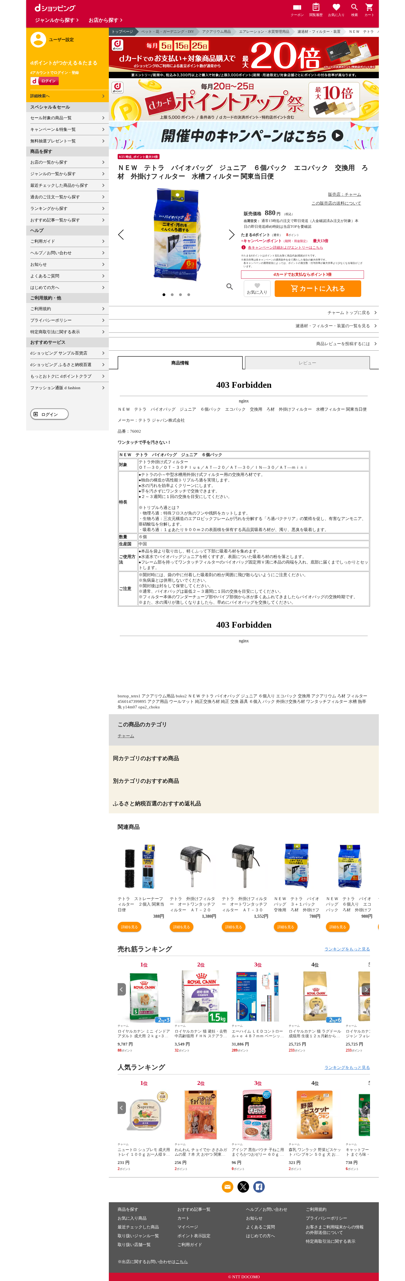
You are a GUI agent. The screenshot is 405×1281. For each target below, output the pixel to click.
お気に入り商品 (132, 1218)
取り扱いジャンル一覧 (138, 1236)
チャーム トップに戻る (349, 313)
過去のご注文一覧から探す (55, 197)
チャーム (126, 736)
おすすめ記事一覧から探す (55, 220)
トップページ (122, 31)
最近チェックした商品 (138, 1227)
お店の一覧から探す (49, 162)
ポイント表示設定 (193, 1236)
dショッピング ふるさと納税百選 (60, 364)
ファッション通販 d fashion (55, 388)
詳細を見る (129, 927)
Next (366, 989)
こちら (181, 1262)
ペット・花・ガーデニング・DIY (167, 31)
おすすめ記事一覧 (193, 1209)
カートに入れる (317, 289)
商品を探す (128, 1209)
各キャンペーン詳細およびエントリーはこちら (285, 247)
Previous (122, 989)
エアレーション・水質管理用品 (264, 31)
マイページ (187, 1227)
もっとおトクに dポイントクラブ (60, 376)
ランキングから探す (49, 208)
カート (183, 1218)
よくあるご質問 (44, 276)
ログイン (49, 414)
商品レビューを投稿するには (343, 344)
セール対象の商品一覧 (51, 118)
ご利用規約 (40, 309)
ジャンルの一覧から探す (53, 174)
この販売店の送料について (336, 203)
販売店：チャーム (344, 194)
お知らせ (38, 264)
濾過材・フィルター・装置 (319, 31)
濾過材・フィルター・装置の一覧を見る (333, 326)
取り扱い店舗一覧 (134, 1244)
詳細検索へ (40, 96)
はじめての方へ (44, 287)
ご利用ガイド (42, 241)
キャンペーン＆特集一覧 (53, 129)
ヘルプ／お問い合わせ (51, 253)
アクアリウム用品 (216, 31)
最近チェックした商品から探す (59, 185)
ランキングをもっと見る (347, 949)
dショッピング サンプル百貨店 (58, 353)
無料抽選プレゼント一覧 (53, 141)
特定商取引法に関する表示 (55, 332)
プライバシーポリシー (51, 320)
